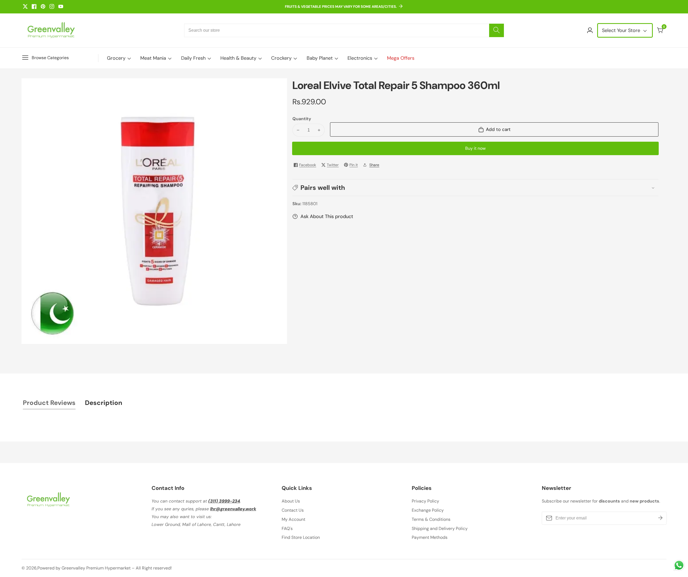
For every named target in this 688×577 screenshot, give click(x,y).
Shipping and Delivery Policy (440, 528)
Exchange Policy (428, 510)
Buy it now (475, 148)
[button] (475, 187)
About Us (291, 501)
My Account (293, 519)
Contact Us (293, 510)
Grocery (116, 58)
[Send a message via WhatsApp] (679, 565)
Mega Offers (400, 58)
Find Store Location (301, 537)
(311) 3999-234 (224, 501)
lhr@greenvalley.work (233, 509)
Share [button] (374, 164)
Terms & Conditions (431, 519)
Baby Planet (320, 58)
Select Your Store (622, 30)
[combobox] (344, 30)
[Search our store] (496, 30)
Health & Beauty (238, 58)
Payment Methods (429, 537)
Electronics (359, 58)
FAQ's (287, 528)
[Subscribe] (660, 518)
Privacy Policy (425, 501)
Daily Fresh (193, 58)
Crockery (281, 58)
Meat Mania (153, 58)
